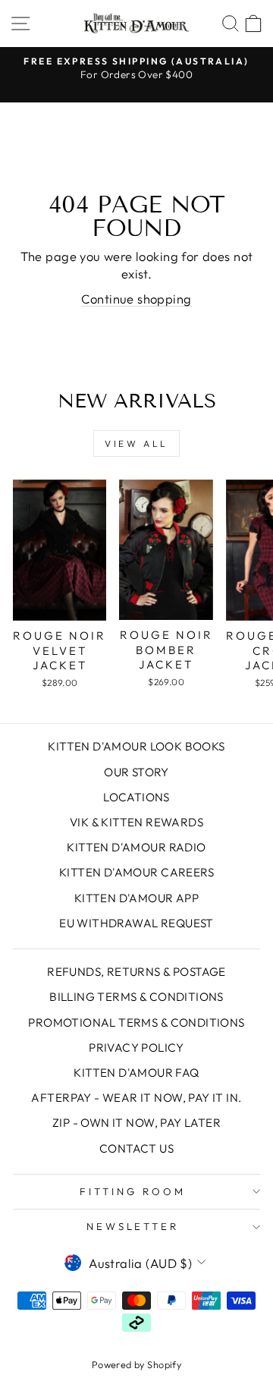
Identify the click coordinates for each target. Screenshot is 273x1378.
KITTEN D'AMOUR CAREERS (136, 872)
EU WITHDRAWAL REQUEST (136, 923)
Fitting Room (133, 1191)
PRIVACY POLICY (136, 1047)
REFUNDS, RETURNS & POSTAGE (136, 971)
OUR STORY (136, 772)
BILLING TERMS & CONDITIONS (136, 996)
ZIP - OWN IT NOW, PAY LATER (136, 1122)
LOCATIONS (136, 797)
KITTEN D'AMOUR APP (136, 898)
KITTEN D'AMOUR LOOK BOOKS (136, 746)
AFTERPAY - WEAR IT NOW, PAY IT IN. (136, 1097)
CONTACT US (136, 1148)
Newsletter (133, 1226)
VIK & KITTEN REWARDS (136, 822)
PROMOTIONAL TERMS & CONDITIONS (136, 1022)
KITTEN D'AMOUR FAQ (136, 1072)
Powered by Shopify (136, 1364)
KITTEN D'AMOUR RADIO (136, 847)
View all (136, 443)
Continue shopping (136, 299)
